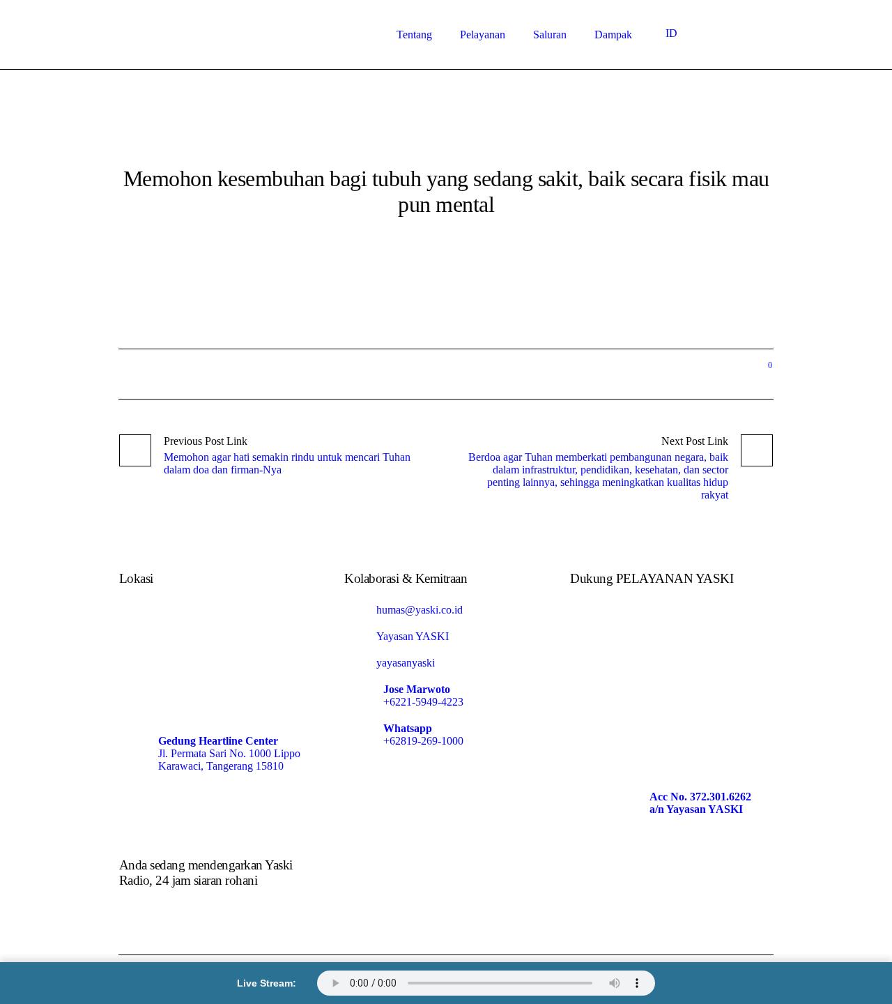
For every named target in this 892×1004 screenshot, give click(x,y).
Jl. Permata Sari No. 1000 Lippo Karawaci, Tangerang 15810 (229, 759)
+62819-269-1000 (423, 741)
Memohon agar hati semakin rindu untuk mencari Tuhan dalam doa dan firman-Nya (287, 463)
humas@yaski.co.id (419, 610)
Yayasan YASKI (412, 636)
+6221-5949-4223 (423, 702)
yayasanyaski (405, 663)
